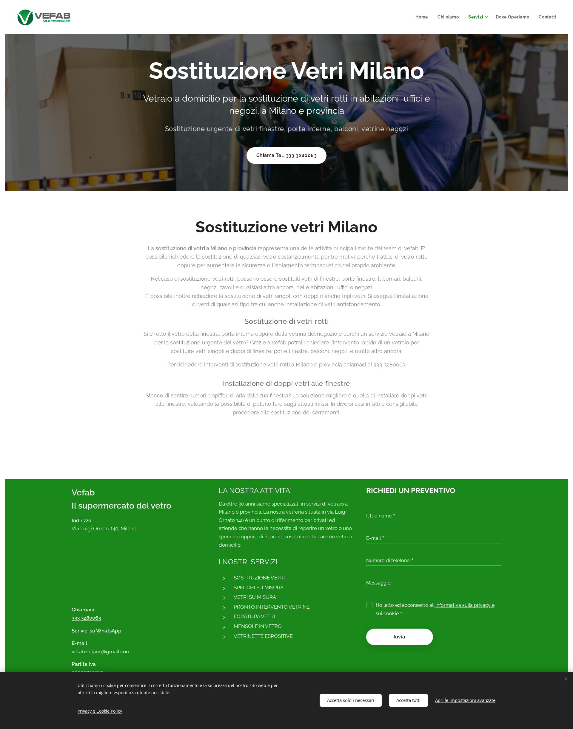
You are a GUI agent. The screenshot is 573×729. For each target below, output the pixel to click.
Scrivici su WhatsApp (96, 631)
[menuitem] (423, 17)
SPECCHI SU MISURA (259, 587)
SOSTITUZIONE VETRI (259, 578)
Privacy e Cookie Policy (100, 711)
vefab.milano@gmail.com (101, 652)
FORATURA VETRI (254, 616)
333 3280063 (86, 618)
